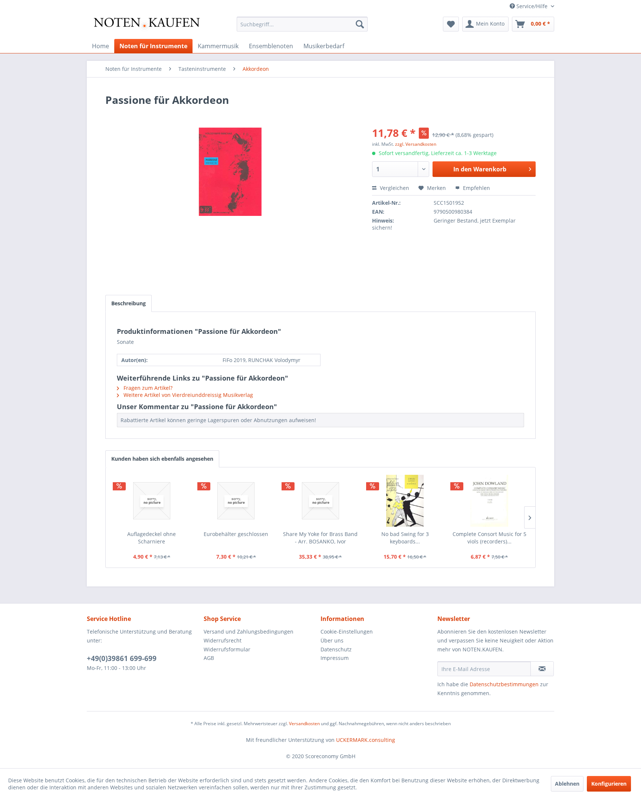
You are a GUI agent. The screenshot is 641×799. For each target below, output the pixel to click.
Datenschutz (336, 649)
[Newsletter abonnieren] (542, 668)
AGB (209, 657)
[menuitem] (302, 24)
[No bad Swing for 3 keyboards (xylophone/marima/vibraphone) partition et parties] (405, 501)
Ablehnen (567, 783)
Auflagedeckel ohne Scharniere (151, 537)
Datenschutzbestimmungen (504, 684)
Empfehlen (475, 187)
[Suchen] (360, 24)
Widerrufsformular (227, 649)
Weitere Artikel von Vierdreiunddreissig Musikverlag (187, 394)
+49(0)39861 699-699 (122, 658)
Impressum (334, 657)
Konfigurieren (609, 783)
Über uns (331, 640)
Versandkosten (304, 723)
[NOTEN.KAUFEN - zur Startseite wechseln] (147, 26)
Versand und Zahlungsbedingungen (248, 631)
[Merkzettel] (451, 24)
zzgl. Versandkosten (415, 144)
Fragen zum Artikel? (147, 387)
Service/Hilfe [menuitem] (532, 6)
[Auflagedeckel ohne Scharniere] (151, 501)
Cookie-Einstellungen (346, 631)
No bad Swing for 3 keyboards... (405, 537)
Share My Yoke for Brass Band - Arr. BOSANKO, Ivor (320, 537)
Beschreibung (128, 303)
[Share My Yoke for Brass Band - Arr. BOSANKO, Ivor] (320, 501)
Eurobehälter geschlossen (236, 533)
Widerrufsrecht (222, 640)
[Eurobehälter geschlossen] (236, 501)
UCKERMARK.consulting (365, 739)
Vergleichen (393, 187)
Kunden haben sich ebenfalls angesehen (162, 458)
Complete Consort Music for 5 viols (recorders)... (489, 537)
